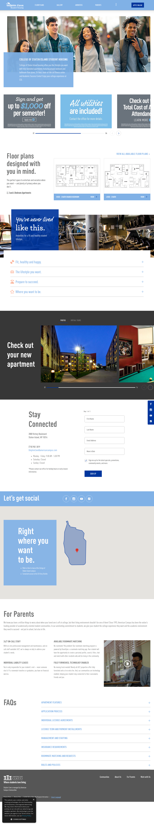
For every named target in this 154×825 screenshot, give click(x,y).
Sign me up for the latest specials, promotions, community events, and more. (104, 461)
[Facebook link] (66, 498)
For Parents (131, 777)
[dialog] (19, 810)
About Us (118, 777)
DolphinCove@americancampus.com (43, 450)
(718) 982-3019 (34, 446)
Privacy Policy (7, 797)
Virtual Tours (76, 320)
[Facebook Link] (151, 404)
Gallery (59, 5)
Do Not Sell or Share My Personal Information (36, 797)
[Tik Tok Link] (151, 421)
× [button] (33, 800)
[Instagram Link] (151, 410)
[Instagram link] (73, 498)
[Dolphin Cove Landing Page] (15, 5)
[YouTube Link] (151, 415)
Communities (104, 777)
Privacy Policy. (27, 816)
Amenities (79, 5)
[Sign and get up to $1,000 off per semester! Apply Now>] (29, 111)
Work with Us (145, 777)
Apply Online (137, 5)
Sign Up (93, 473)
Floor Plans (39, 5)
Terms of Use (17, 797)
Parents (98, 5)
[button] (77, 262)
